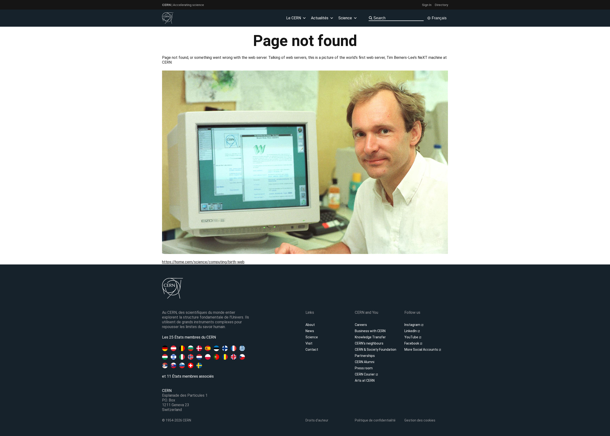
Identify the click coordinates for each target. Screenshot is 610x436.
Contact (311, 349)
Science (311, 337)
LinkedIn (410, 331)
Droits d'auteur (316, 420)
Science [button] (345, 18)
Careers (361, 325)
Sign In (427, 5)
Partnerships (365, 356)
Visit (308, 343)
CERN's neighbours (369, 343)
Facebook (412, 343)
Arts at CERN (365, 380)
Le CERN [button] (293, 18)
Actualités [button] (319, 18)
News (309, 331)
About (310, 325)
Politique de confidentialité (375, 420)
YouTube (411, 337)
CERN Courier (365, 374)
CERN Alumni (364, 362)
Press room (364, 368)
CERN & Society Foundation (375, 349)
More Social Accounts (421, 349)
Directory (441, 5)
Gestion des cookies (419, 420)
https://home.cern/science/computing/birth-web (203, 262)
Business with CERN (370, 331)
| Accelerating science (183, 5)
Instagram (412, 325)
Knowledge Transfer (370, 337)
